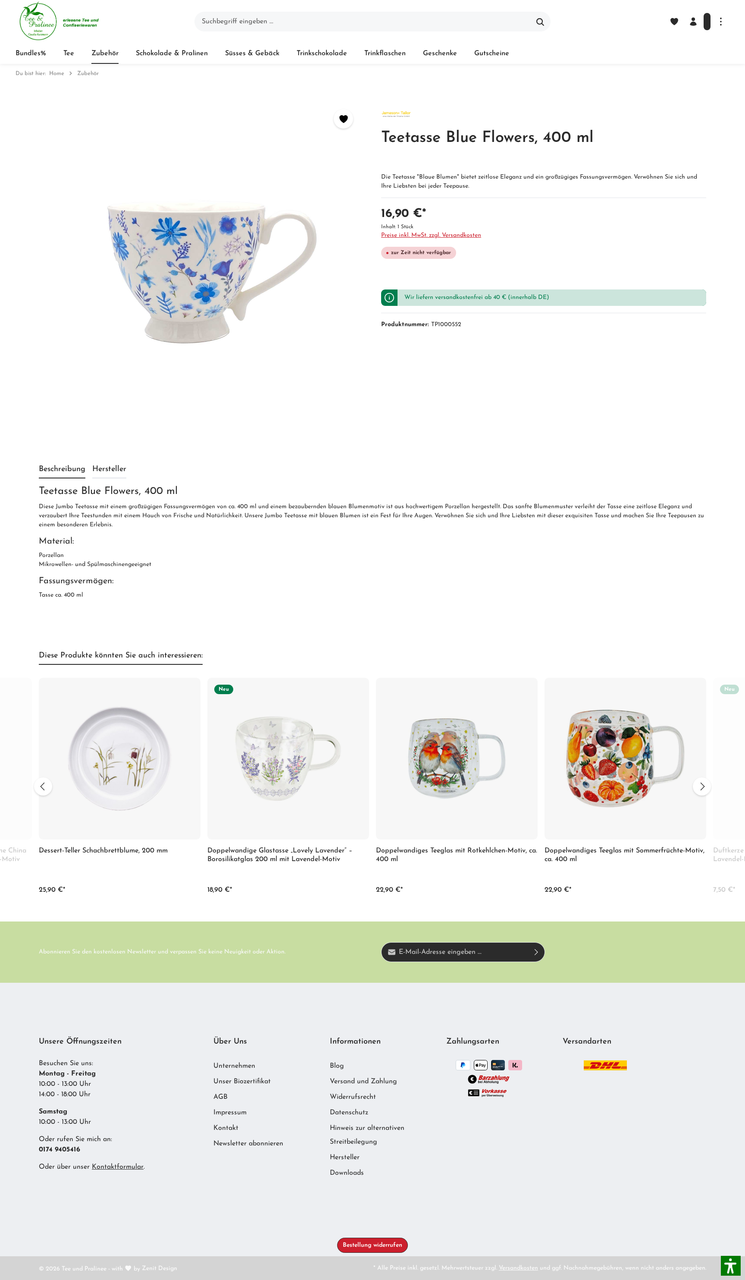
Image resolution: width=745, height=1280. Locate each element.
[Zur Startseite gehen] (59, 21)
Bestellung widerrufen (372, 1245)
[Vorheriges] (43, 786)
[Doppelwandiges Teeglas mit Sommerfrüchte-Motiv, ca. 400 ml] (625, 759)
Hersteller (345, 1157)
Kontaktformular (118, 1167)
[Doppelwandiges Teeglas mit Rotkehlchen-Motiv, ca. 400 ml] (457, 759)
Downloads (347, 1173)
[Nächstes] (702, 786)
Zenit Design (159, 1268)
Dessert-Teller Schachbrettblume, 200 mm (103, 850)
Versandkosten (518, 1268)
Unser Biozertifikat (242, 1081)
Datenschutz (349, 1112)
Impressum (230, 1112)
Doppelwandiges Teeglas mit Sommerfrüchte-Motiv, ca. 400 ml (624, 855)
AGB (220, 1097)
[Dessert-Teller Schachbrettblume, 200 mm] (119, 759)
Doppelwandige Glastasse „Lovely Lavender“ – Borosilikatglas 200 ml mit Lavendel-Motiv (279, 855)
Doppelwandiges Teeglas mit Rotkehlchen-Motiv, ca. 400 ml (456, 855)
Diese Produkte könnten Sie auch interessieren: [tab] (121, 656)
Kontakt (225, 1128)
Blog (337, 1066)
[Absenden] (536, 952)
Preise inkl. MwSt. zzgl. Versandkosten (431, 235)
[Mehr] (720, 21)
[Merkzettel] (674, 21)
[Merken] (343, 119)
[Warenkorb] (707, 21)
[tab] (62, 470)
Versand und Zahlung (363, 1081)
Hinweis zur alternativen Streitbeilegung (367, 1135)
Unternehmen (234, 1066)
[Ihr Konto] (693, 21)
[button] (731, 1266)
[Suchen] (540, 21)
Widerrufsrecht (353, 1097)
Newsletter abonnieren (248, 1143)
